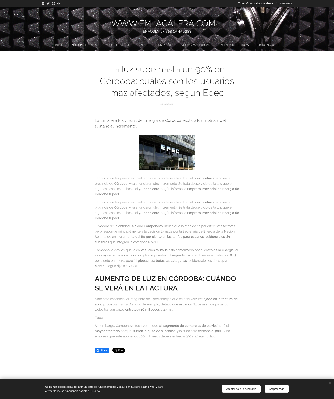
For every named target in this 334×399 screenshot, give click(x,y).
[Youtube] (59, 3)
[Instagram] (53, 3)
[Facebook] (43, 3)
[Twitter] (48, 3)
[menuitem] (61, 45)
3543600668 (286, 3)
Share (103, 350)
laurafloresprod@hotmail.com (257, 3)
